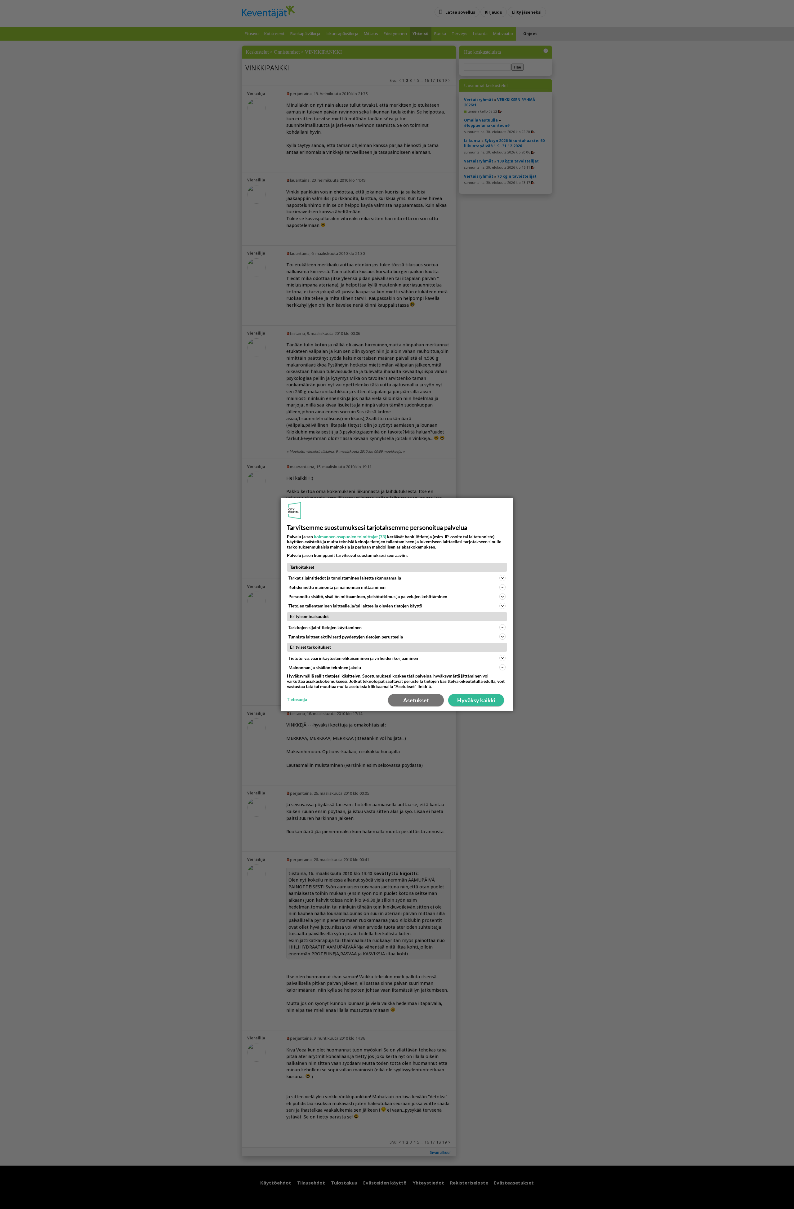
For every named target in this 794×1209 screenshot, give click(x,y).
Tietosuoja (297, 699)
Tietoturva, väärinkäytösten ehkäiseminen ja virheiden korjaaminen (353, 658)
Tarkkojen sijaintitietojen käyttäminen (325, 627)
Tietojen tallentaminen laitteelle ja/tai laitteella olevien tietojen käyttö (355, 605)
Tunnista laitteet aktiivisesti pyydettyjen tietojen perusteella (345, 636)
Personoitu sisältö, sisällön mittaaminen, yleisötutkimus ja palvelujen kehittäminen (367, 596)
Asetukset (416, 700)
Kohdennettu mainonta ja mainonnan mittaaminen (337, 587)
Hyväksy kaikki (476, 700)
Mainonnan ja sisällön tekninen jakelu (324, 667)
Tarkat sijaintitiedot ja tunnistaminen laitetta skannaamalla (344, 577)
